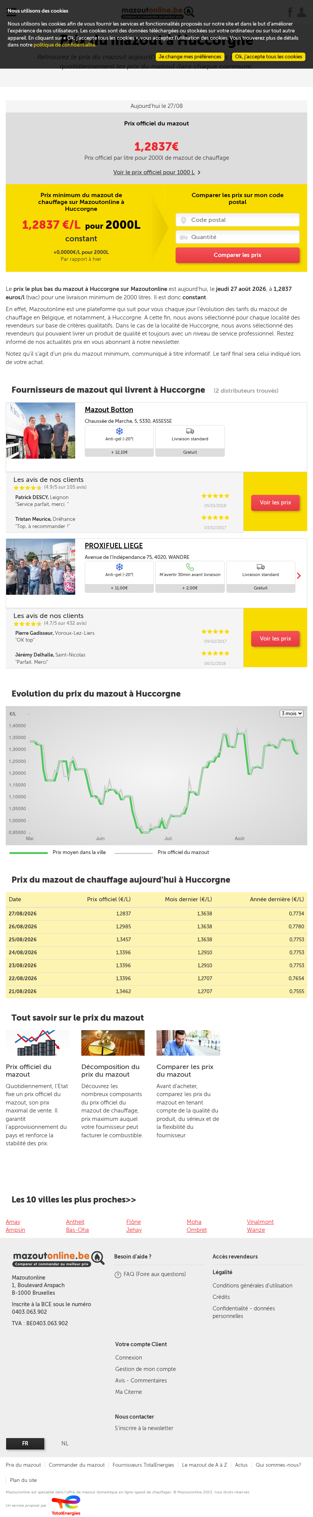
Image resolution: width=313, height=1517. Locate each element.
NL (64, 1443)
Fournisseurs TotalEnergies (143, 1465)
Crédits (221, 1297)
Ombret (197, 1229)
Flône (133, 1221)
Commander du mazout (77, 1465)
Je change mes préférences (190, 56)
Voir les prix (275, 502)
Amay (13, 1221)
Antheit (75, 1221)
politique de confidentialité (64, 45)
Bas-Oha (77, 1229)
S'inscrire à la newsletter (144, 1428)
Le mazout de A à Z (204, 1465)
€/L (52, 225)
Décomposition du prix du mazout (110, 1071)
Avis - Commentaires (141, 1380)
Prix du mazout (23, 1465)
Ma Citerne (128, 1392)
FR (25, 1443)
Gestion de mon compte (145, 1369)
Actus (241, 1465)
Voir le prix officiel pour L (154, 172)
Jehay (134, 1229)
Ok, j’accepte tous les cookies (268, 56)
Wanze (256, 1229)
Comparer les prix (237, 255)
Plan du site (23, 1480)
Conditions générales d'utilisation (252, 1286)
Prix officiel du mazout (29, 1071)
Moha (194, 1221)
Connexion (128, 1358)
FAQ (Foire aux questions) (155, 1274)
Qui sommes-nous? (278, 1465)
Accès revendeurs (235, 1257)
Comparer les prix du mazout (184, 1071)
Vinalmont (260, 1221)
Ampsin (15, 1229)
